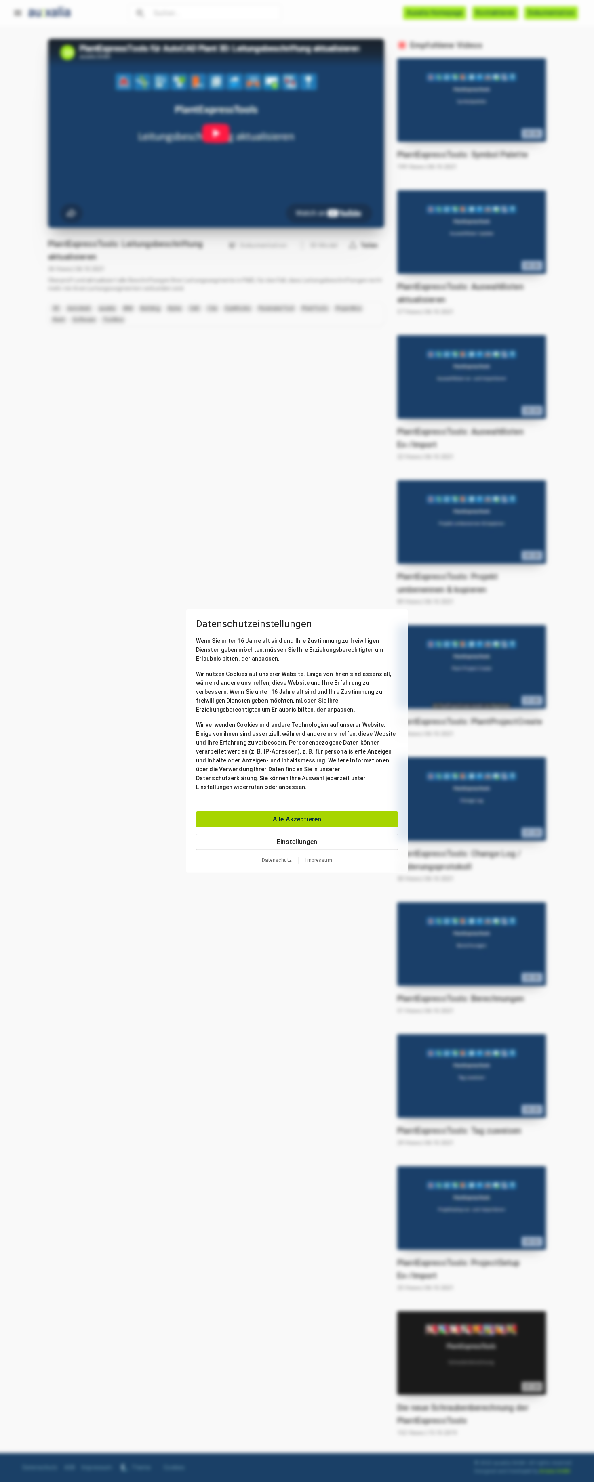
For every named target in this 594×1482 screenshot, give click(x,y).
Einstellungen (297, 842)
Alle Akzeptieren (297, 819)
